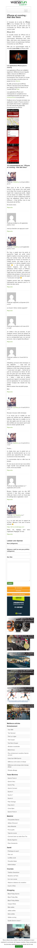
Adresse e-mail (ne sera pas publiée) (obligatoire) (18, 550)
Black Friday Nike (13, 897)
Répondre (10, 207)
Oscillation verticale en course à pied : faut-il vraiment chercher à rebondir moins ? (21, 689)
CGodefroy (16, 182)
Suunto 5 (10, 791)
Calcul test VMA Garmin (14, 758)
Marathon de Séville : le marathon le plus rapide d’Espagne (21, 706)
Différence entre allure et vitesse (17, 762)
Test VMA (10, 730)
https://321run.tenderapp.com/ (15, 527)
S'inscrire (18, 591)
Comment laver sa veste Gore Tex (17, 836)
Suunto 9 (10, 798)
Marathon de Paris (13, 876)
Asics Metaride (12, 826)
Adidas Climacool (13, 823)
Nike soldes (11, 907)
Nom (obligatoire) (12, 543)
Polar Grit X (11, 805)
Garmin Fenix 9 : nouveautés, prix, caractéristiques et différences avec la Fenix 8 (21, 620)
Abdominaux (11, 750)
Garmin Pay (11, 785)
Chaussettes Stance (13, 820)
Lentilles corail (12, 858)
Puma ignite (11, 830)
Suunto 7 (10, 795)
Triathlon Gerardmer (13, 872)
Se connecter (18, 588)
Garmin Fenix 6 (12, 778)
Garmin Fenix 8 (12, 812)
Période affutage (12, 770)
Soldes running (12, 917)
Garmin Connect (12, 788)
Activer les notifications (18, 594)
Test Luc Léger (12, 736)
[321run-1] (13, 118)
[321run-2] (13, 136)
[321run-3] (13, 154)
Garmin (18, 81)
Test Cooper (11, 740)
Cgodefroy (16, 407)
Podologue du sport (13, 851)
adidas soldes (12, 910)
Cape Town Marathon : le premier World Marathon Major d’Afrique (21, 654)
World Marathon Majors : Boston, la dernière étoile (21, 637)
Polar (17, 89)
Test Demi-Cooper (13, 743)
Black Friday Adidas (13, 900)
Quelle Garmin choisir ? (14, 920)
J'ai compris (19, 946)
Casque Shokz (12, 904)
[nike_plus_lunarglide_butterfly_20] (18, 57)
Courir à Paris (12, 886)
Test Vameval (11, 733)
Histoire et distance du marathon (17, 882)
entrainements (11, 97)
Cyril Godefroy (17, 515)
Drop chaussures (12, 843)
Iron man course (12, 879)
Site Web (9, 557)
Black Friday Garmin (13, 894)
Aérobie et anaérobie (14, 746)
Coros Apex (11, 808)
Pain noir (10, 854)
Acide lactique (12, 864)
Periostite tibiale (12, 861)
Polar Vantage (12, 802)
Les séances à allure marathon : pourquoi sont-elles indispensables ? (20, 672)
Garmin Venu (11, 781)
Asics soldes (11, 914)
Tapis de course (12, 833)
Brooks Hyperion (12, 840)
